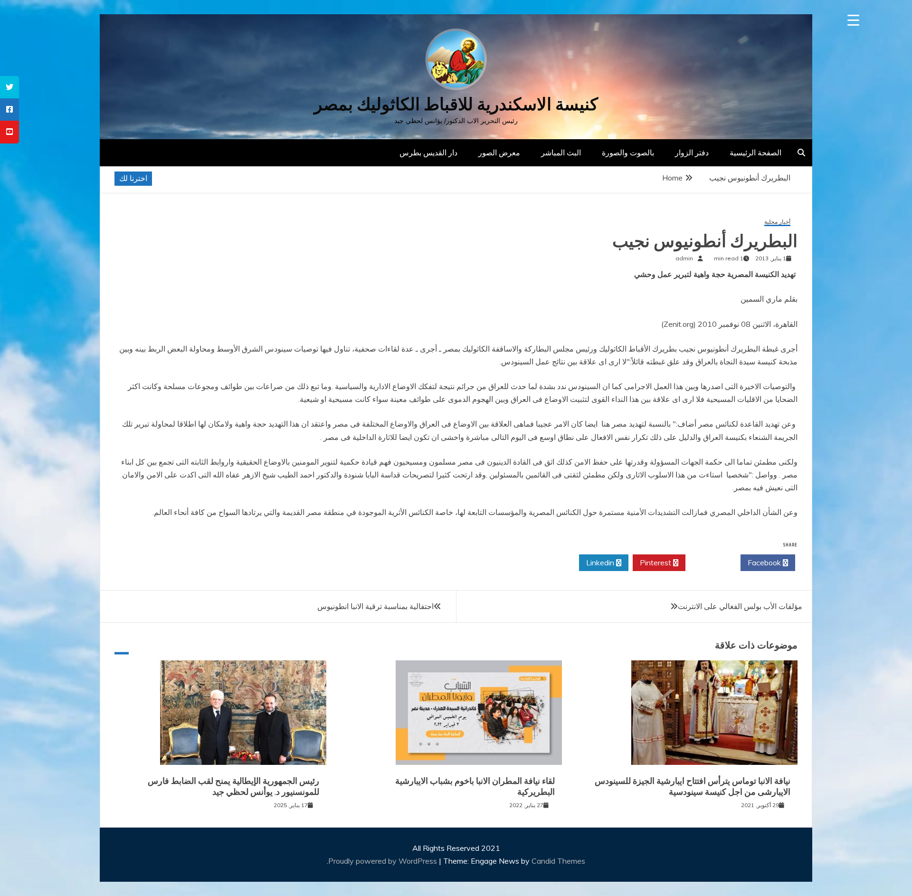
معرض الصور (499, 152)
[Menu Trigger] (853, 20)
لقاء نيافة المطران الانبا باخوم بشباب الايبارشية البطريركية (475, 786)
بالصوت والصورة (628, 152)
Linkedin (601, 562)
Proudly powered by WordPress (383, 861)
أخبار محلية (777, 222)
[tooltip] (9, 87)
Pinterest (656, 562)
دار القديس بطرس (428, 152)
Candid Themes (558, 861)
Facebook (765, 562)
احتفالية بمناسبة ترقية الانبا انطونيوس (375, 606)
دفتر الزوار (692, 152)
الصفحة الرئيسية (755, 152)
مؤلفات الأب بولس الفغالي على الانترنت (740, 606)
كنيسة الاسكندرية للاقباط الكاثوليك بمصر (456, 104)
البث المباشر (561, 152)
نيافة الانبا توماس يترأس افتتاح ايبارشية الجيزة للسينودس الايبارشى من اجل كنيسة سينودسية (692, 786)
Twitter (710, 562)
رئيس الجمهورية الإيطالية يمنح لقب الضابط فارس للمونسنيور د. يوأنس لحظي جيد (233, 786)
